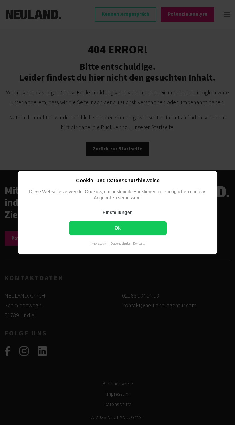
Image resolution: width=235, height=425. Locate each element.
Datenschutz (120, 243)
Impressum (99, 243)
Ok (118, 228)
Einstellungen (118, 212)
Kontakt (138, 243)
